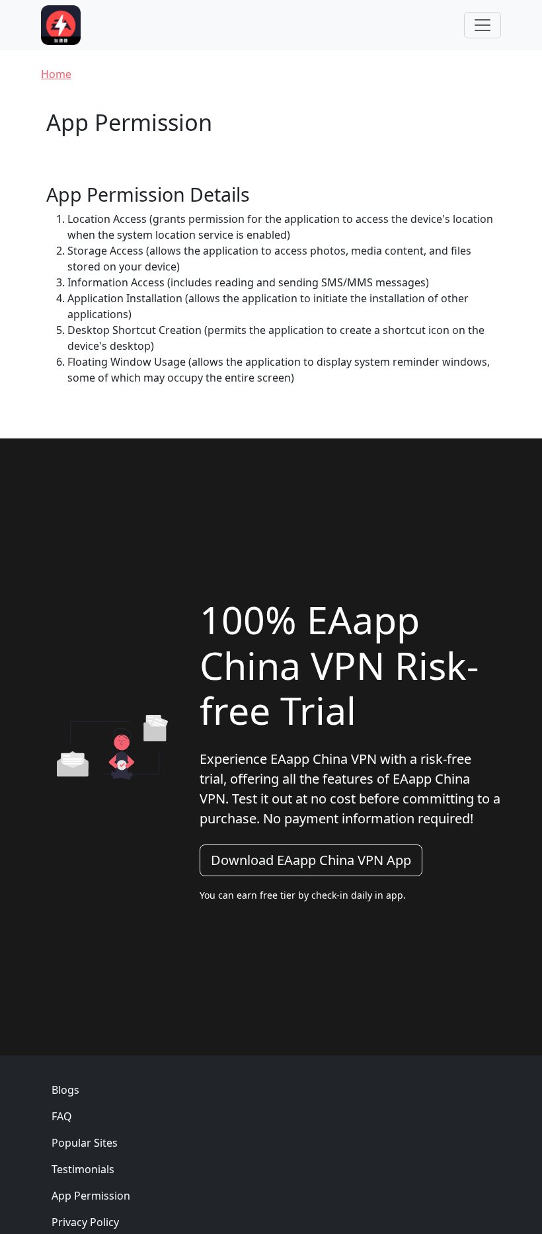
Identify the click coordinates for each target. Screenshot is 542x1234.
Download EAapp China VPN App (311, 860)
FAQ (62, 1116)
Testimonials (83, 1169)
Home (56, 74)
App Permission (91, 1195)
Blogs (65, 1090)
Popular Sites (85, 1142)
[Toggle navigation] (482, 25)
